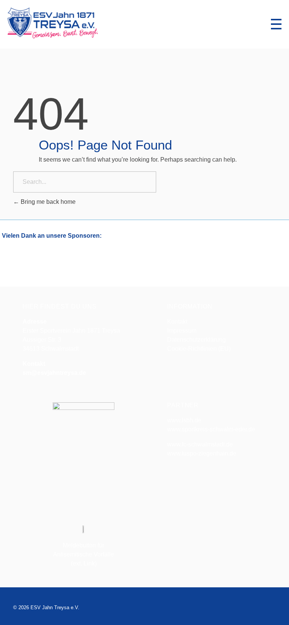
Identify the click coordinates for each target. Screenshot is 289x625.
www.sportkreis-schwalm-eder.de (211, 429)
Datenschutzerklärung (196, 339)
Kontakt (177, 321)
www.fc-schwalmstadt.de (200, 444)
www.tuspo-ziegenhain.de (201, 453)
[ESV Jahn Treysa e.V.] (53, 23)
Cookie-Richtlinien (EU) (199, 348)
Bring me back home (47, 202)
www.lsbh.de (184, 420)
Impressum (181, 330)
